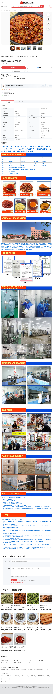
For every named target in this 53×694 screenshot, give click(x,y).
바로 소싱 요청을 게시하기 (17, 582)
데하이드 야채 (17, 662)
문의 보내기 (13, 67)
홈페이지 (3, 10)
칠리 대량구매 (5, 679)
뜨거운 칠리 (16, 660)
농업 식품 (8, 10)
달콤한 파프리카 (4, 660)
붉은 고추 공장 (41, 675)
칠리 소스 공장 (25, 675)
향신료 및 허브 (4, 662)
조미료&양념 (13, 10)
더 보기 (3, 681)
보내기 (13, 580)
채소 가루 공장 (5, 675)
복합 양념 (28, 662)
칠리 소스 (41, 660)
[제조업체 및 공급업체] (26, 2)
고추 (48, 675)
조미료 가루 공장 (15, 675)
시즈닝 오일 (29, 660)
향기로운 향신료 (20, 10)
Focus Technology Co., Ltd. (28, 686)
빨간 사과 (33, 675)
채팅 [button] (40, 67)
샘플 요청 (26, 70)
